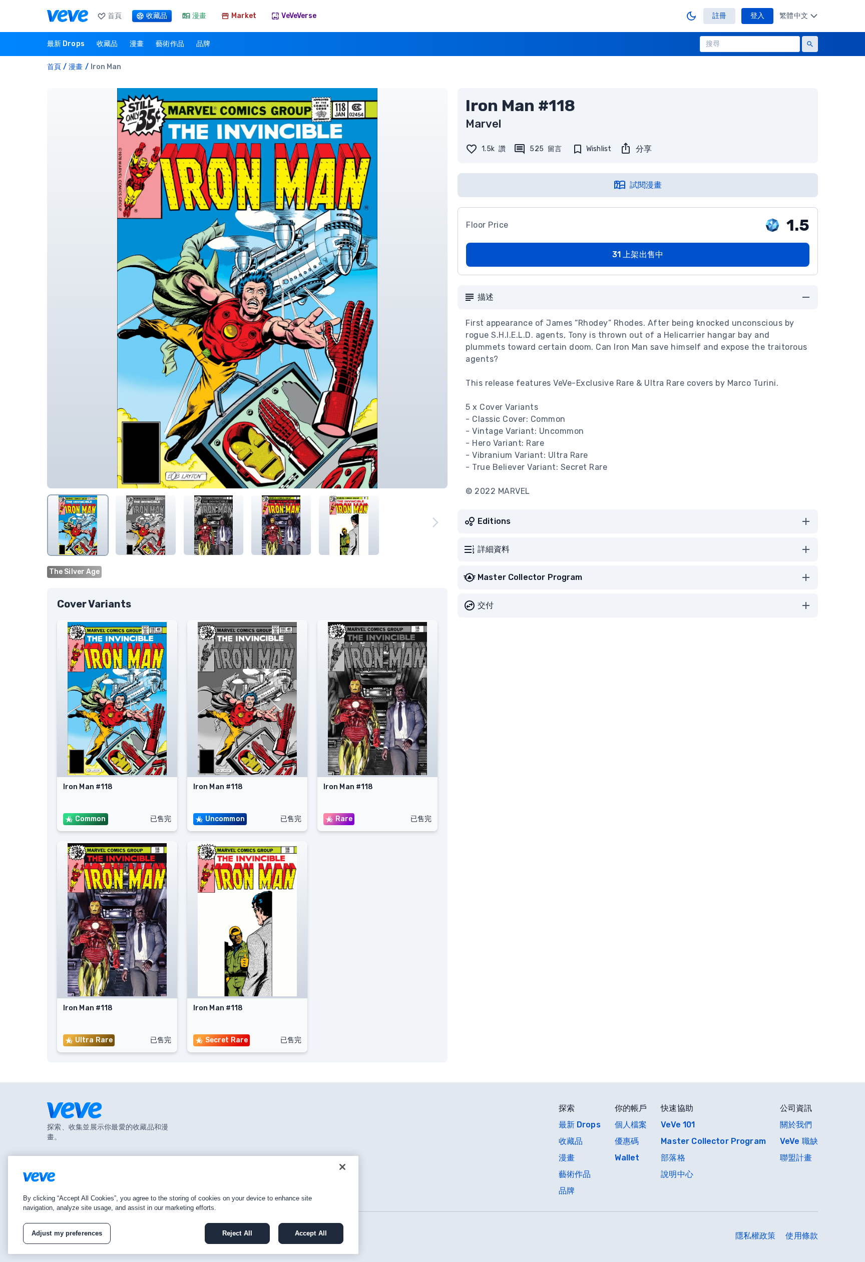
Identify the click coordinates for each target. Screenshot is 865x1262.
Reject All (237, 1233)
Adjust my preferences (67, 1233)
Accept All (311, 1233)
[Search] (810, 44)
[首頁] (67, 16)
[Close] (342, 1167)
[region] (183, 1205)
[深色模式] (691, 16)
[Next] (435, 522)
